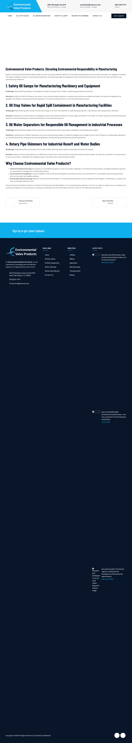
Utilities (72, 255)
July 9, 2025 (106, 422)
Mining (72, 275)
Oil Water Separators (41, 16)
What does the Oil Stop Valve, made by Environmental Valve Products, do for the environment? (114, 257)
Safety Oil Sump (61, 16)
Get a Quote (119, 16)
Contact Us (97, 16)
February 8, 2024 (107, 579)
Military (72, 259)
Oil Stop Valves (22, 16)
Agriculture (73, 263)
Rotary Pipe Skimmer (80, 16)
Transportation (75, 271)
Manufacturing (75, 267)
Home (10, 16)
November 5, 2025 (108, 262)
